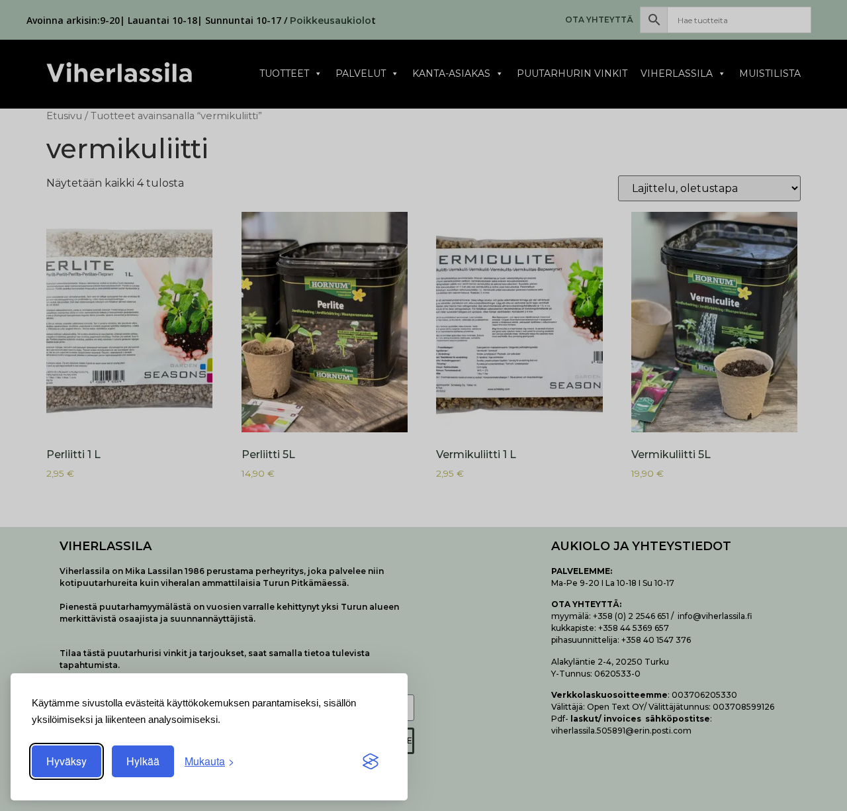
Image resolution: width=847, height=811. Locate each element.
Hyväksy (66, 761)
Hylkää (142, 761)
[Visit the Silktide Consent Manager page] (370, 761)
